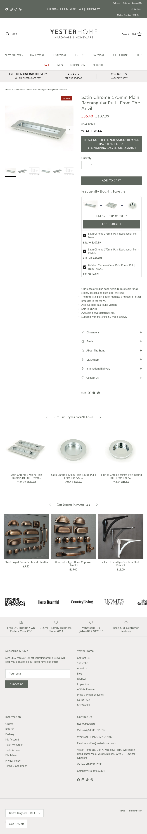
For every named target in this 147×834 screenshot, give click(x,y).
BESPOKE (98, 65)
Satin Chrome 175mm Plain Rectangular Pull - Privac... (26, 476)
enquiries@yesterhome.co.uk (100, 743)
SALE (46, 65)
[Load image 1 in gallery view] (39, 128)
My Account (12, 739)
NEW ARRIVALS (14, 54)
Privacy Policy (12, 760)
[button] (92, 131)
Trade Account (13, 750)
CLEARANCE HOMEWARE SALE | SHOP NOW (73, 9)
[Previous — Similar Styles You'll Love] (47, 417)
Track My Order (14, 744)
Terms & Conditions (16, 765)
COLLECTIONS (120, 54)
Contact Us (137, 3)
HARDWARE (37, 54)
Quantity (86, 157)
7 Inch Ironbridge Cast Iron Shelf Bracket (120, 564)
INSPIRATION (77, 65)
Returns (126, 3)
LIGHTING (79, 54)
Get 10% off (16, 824)
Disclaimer (11, 755)
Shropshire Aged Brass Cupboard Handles (73, 564)
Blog (79, 673)
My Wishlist (136, 9)
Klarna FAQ (83, 699)
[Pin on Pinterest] (98, 393)
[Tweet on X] (89, 393)
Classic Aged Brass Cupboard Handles (26, 562)
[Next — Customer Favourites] (97, 504)
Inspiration (83, 684)
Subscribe (16, 684)
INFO (60, 65)
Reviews (81, 678)
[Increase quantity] (99, 165)
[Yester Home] (73, 34)
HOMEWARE (59, 54)
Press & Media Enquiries (90, 694)
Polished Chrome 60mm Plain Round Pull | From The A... (121, 476)
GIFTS (139, 54)
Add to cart (111, 180)
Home (8, 89)
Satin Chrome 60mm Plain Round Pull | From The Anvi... (73, 476)
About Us (82, 668)
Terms (122, 811)
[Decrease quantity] (85, 165)
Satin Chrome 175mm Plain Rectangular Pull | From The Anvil (40, 89)
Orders (9, 723)
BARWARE (99, 54)
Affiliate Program (86, 689)
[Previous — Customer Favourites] (50, 504)
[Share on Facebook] (94, 393)
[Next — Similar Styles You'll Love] (100, 417)
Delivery (116, 3)
